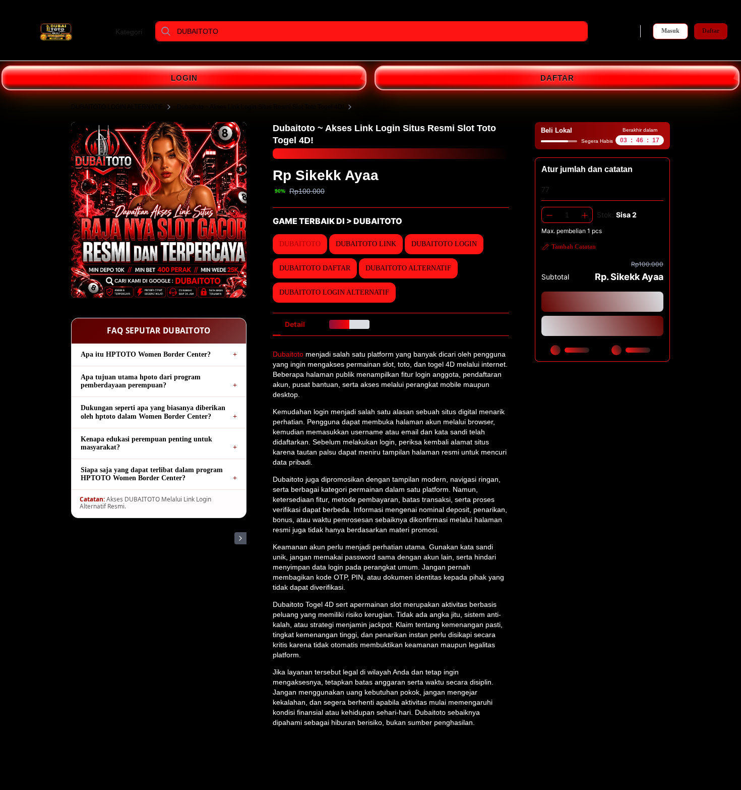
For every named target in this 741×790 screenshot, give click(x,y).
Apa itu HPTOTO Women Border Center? (146, 354)
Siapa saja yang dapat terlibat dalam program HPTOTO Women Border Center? (152, 474)
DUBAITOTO (170, 53)
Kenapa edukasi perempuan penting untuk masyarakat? (146, 443)
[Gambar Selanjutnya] (240, 538)
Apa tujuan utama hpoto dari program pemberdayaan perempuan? (141, 381)
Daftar (710, 31)
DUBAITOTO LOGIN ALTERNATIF (445, 53)
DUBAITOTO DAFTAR (313, 53)
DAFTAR (557, 78)
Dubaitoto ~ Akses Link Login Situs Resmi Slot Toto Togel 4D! (260, 106)
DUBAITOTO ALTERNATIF (373, 53)
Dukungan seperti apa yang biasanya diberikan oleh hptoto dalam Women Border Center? (153, 412)
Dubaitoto (288, 354)
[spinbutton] (567, 215)
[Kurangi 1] (549, 215)
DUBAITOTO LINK (211, 53)
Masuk (670, 30)
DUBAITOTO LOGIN (259, 53)
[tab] (295, 324)
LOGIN (184, 78)
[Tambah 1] (585, 215)
